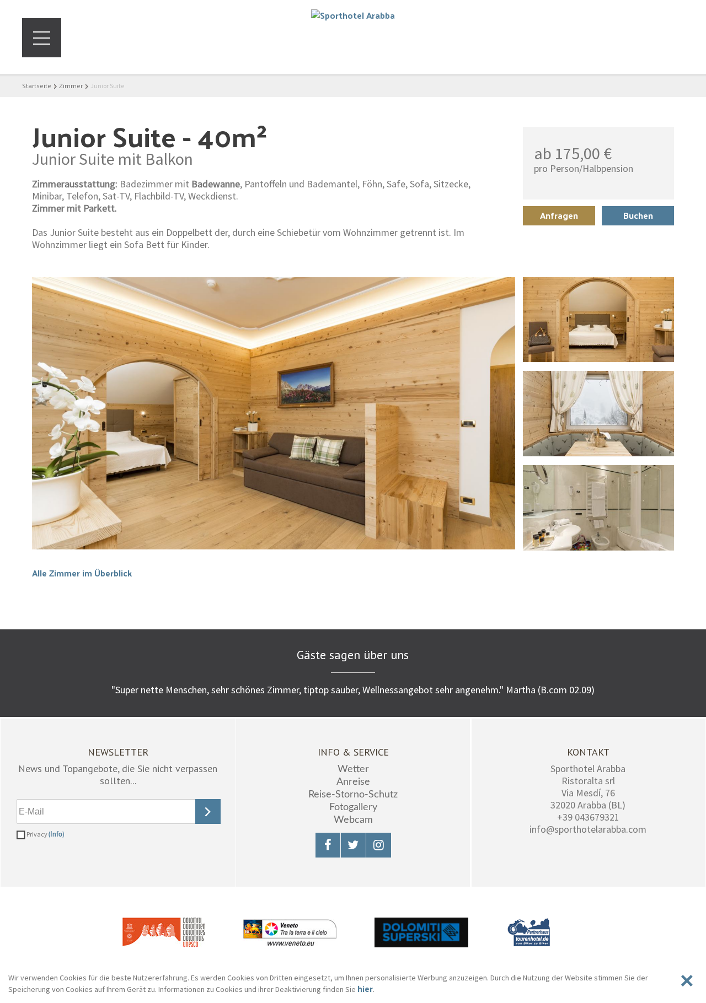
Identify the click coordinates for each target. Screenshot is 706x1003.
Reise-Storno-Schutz (353, 795)
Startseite (36, 85)
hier (365, 988)
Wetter (353, 769)
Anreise (353, 782)
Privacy (45, 834)
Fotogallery (353, 807)
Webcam (353, 820)
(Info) (56, 834)
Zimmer (71, 85)
